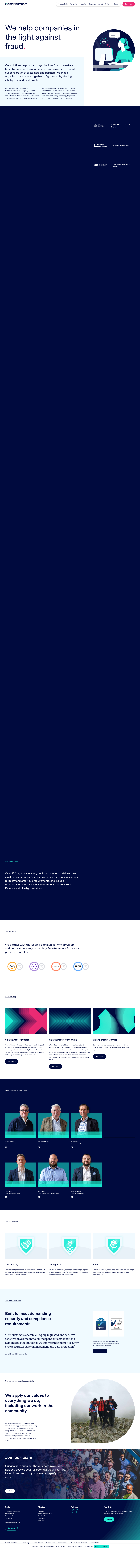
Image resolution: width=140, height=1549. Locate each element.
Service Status (94, 1543)
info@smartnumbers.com (12, 1522)
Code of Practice (37, 1543)
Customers (41, 1518)
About (100, 4)
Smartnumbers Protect (45, 1516)
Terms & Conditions (11, 1543)
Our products (63, 4)
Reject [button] (97, 1546)
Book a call (128, 4)
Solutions (41, 1511)
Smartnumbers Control (105, 1039)
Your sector (73, 4)
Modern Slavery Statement (79, 1543)
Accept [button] (105, 1546)
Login (116, 4)
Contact (107, 4)
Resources (92, 4)
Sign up (109, 1519)
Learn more (100, 1351)
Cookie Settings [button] (88, 1546)
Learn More (99, 1056)
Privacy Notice (62, 1543)
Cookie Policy (50, 1543)
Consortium (83, 4)
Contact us (11, 1528)
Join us (10, 1491)
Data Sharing (25, 1543)
